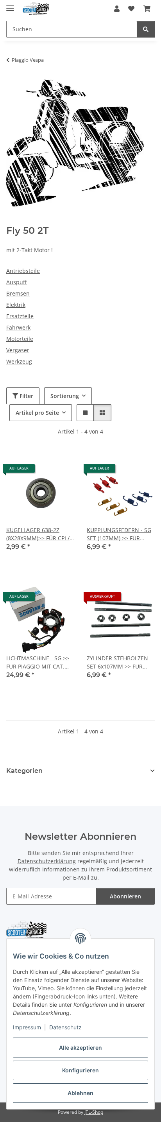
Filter (25, 396)
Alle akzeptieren (80, 1047)
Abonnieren (125, 896)
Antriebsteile (23, 270)
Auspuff (16, 282)
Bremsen (18, 293)
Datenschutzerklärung (47, 861)
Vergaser (17, 350)
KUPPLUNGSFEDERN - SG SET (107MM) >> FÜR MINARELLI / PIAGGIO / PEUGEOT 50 (119, 534)
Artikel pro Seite (37, 412)
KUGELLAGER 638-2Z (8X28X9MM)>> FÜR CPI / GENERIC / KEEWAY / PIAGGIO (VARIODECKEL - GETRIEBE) (38, 534)
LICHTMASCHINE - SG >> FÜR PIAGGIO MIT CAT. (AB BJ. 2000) (37, 662)
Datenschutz (65, 1027)
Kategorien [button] (24, 770)
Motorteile (19, 338)
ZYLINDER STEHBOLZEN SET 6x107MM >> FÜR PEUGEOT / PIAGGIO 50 (117, 662)
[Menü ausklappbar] (10, 5)
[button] (117, 8)
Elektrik (15, 304)
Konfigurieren (80, 1070)
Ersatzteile (20, 316)
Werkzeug (19, 361)
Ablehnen (80, 1093)
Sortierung (64, 396)
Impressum (27, 1027)
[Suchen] (146, 29)
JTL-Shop (93, 1112)
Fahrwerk (18, 327)
